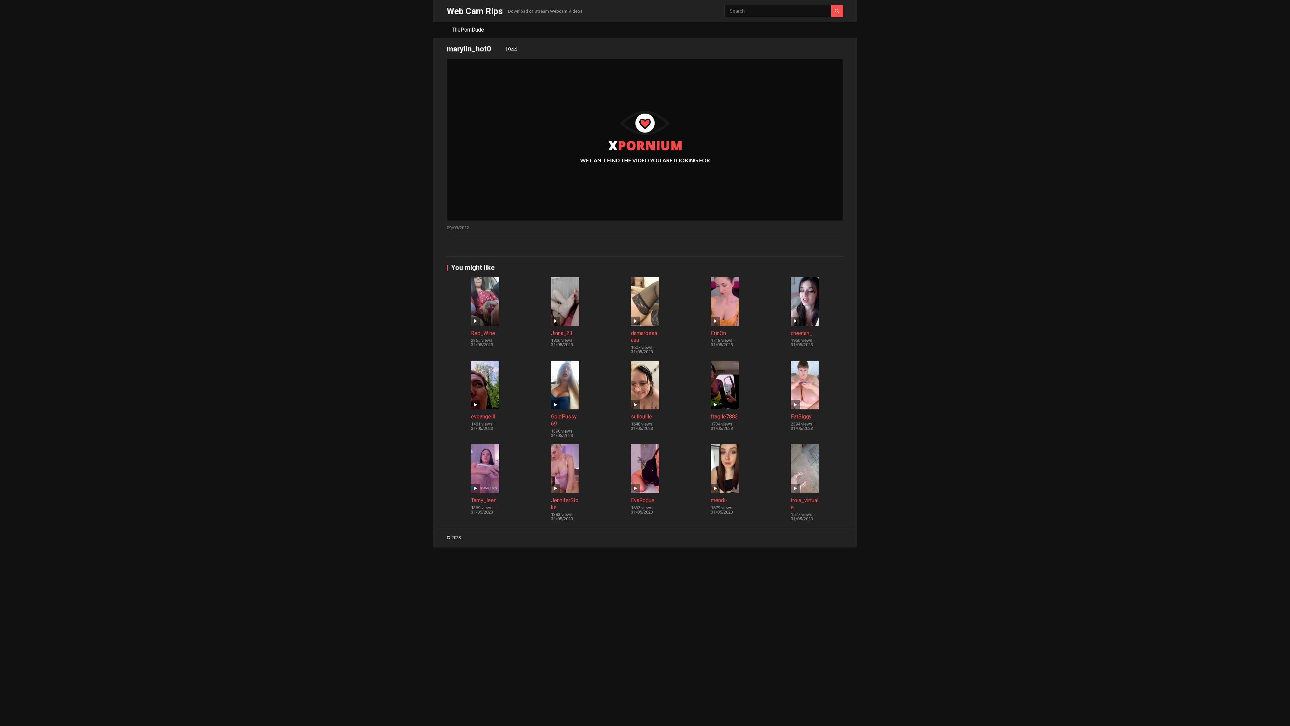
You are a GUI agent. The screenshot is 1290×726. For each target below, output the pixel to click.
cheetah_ (801, 333)
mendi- (719, 500)
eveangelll (483, 416)
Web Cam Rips (475, 11)
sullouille (641, 416)
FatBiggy (801, 416)
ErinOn (718, 333)
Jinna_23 (561, 333)
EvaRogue (642, 500)
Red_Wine (483, 333)
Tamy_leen (484, 500)
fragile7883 (724, 416)
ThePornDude (468, 30)
